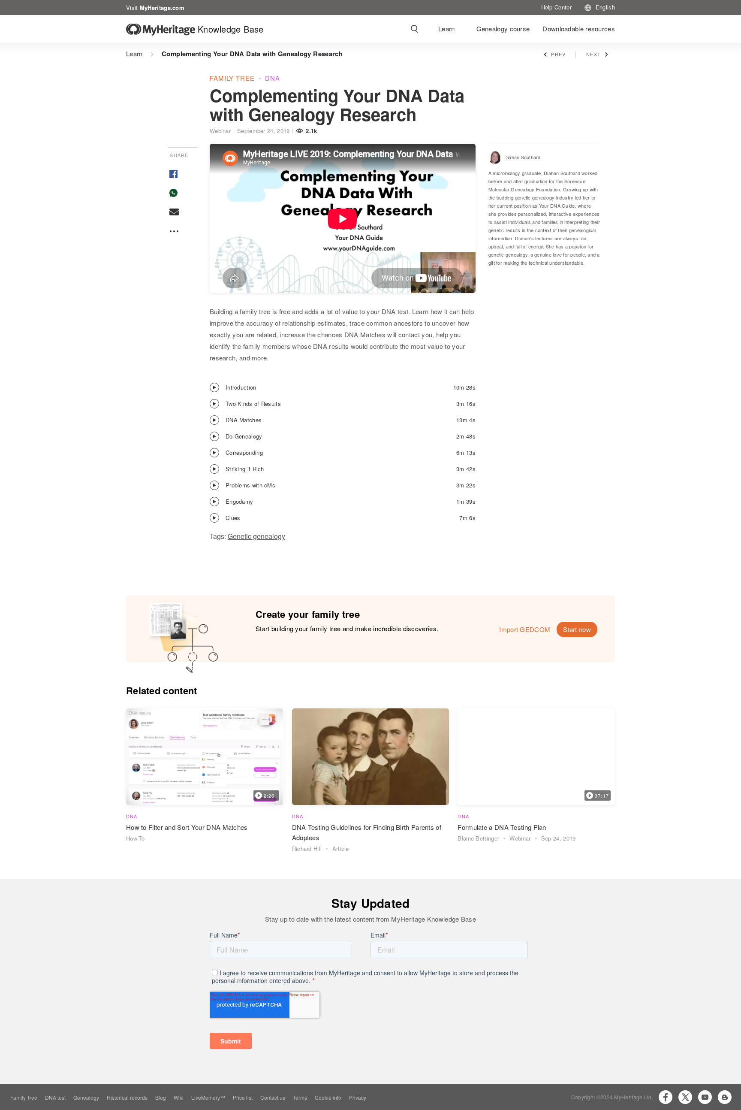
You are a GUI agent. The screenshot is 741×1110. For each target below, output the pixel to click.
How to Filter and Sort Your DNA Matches (187, 827)
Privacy (357, 1097)
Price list (243, 1097)
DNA (272, 77)
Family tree (232, 77)
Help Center (556, 7)
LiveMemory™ (208, 1097)
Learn (446, 28)
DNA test (55, 1097)
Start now (577, 629)
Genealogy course (503, 28)
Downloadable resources (578, 28)
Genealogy (86, 1097)
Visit (155, 7)
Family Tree (23, 1097)
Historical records (127, 1097)
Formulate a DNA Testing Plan (502, 827)
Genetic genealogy (256, 536)
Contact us (272, 1097)
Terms (300, 1097)
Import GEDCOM (524, 629)
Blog (160, 1097)
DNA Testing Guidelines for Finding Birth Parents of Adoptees (366, 832)
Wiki (179, 1097)
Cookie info (328, 1097)
